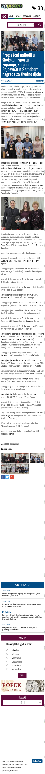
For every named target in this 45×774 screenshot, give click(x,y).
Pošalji (22, 675)
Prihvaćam (37, 761)
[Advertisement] (22, 504)
